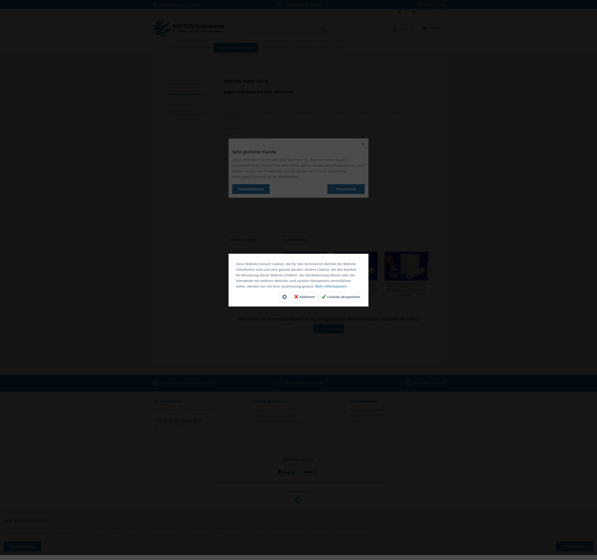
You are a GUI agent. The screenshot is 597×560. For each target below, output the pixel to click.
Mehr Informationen (331, 286)
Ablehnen (306, 297)
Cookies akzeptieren (343, 297)
